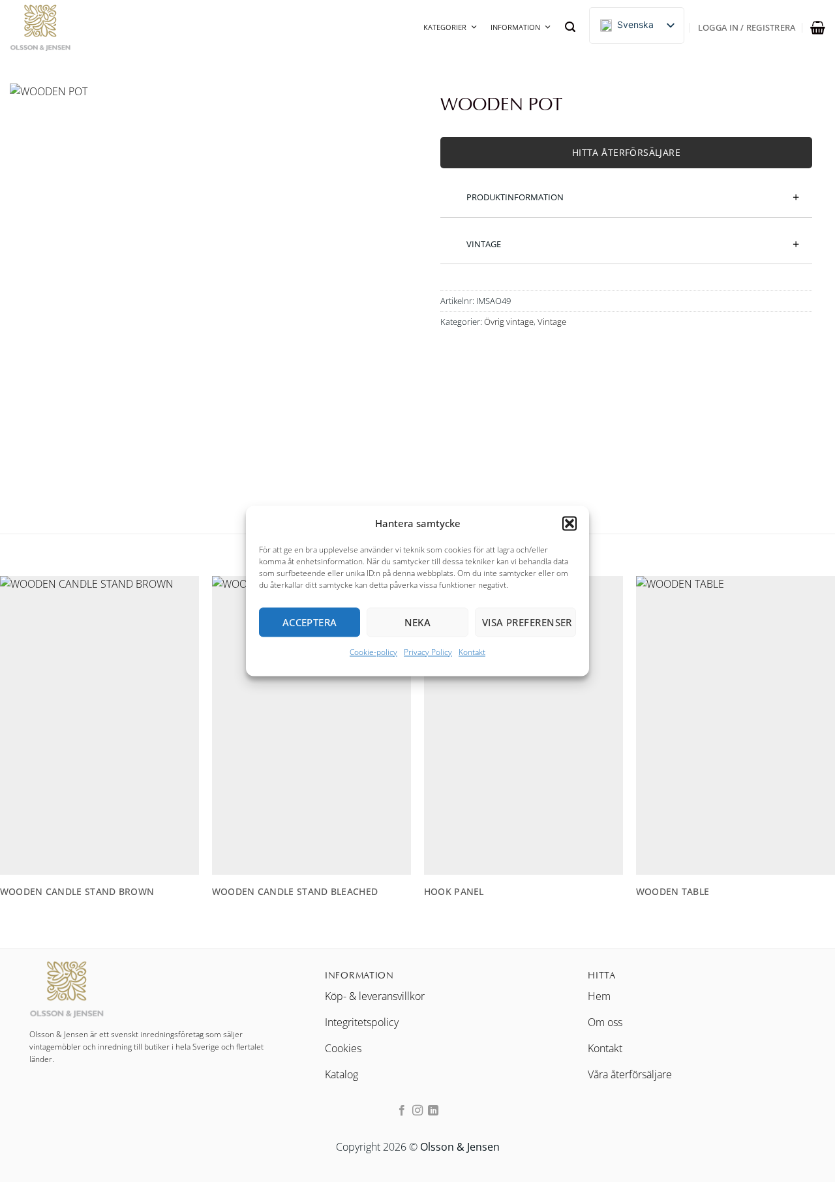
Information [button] (515, 27)
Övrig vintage (509, 321)
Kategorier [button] (444, 27)
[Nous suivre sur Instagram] (417, 1111)
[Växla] (449, 190)
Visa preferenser (527, 622)
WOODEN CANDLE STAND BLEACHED (295, 892)
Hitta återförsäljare (626, 152)
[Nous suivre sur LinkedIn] (433, 1111)
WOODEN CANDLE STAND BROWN (77, 892)
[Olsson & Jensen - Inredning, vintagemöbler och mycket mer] (75, 27)
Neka (417, 622)
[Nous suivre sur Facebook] (401, 1111)
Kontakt (472, 652)
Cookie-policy (373, 652)
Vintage (552, 321)
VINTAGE (483, 244)
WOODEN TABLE (673, 892)
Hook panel (454, 892)
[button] (569, 523)
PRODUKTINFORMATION (515, 197)
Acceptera (309, 622)
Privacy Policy (428, 652)
